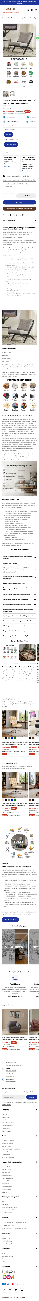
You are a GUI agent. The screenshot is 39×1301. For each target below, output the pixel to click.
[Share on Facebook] (10, 215)
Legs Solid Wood (11, 144)
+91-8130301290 (11, 1071)
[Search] (32, 10)
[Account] (28, 10)
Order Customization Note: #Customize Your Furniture (19, 180)
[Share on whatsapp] (16, 215)
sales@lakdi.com (10, 1076)
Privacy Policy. (6, 1105)
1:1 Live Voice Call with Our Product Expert (19, 208)
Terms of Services (28, 1102)
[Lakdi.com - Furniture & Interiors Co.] (15, 946)
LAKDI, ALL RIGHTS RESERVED (16, 1297)
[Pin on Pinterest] (22, 215)
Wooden (8, 134)
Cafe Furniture (12, 18)
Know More (7, 166)
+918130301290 (9, 1225)
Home (3, 18)
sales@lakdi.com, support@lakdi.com (15, 1222)
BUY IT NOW (19, 202)
